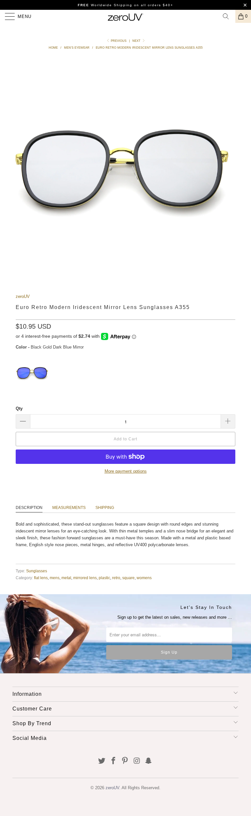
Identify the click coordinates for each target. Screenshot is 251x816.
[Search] (228, 16)
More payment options (126, 471)
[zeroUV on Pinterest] (125, 761)
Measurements (69, 507)
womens (144, 578)
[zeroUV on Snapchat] (149, 761)
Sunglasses (36, 571)
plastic (104, 578)
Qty (19, 408)
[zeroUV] (125, 16)
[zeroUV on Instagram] (137, 761)
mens (54, 578)
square (128, 578)
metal (66, 578)
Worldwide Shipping (105, 5)
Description (29, 507)
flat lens (41, 578)
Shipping (104, 507)
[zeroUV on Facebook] (113, 761)
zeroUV (23, 296)
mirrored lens (85, 578)
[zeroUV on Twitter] (102, 761)
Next (137, 40)
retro (116, 578)
